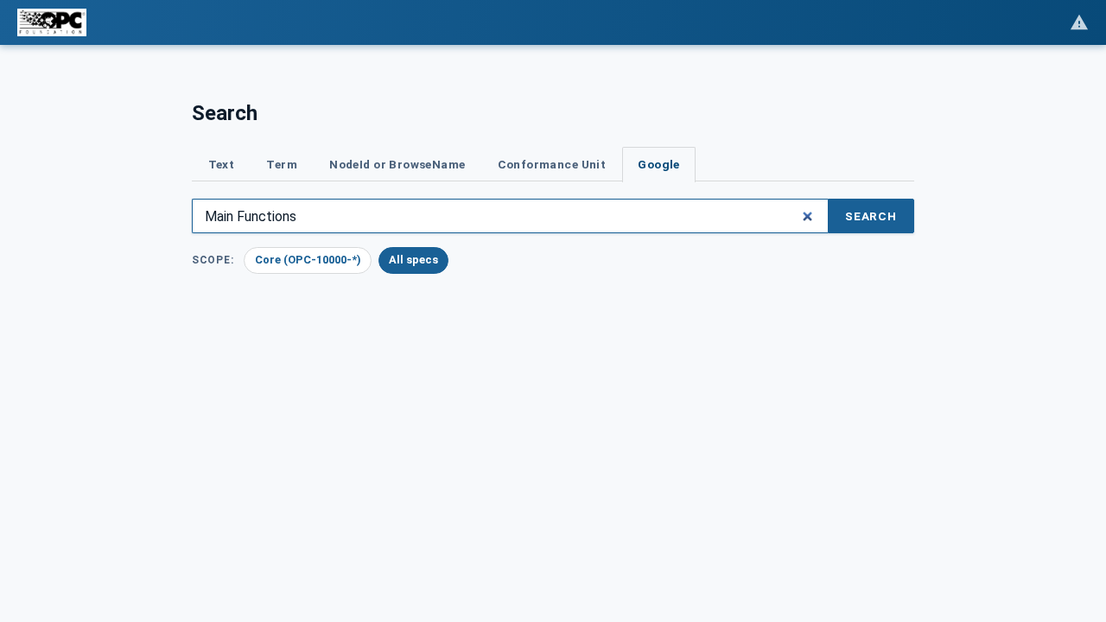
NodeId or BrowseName (397, 164)
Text (221, 164)
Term (281, 164)
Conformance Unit (552, 164)
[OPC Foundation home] (51, 22)
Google (658, 164)
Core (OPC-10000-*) (308, 259)
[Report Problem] (1079, 22)
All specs (413, 259)
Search (871, 216)
